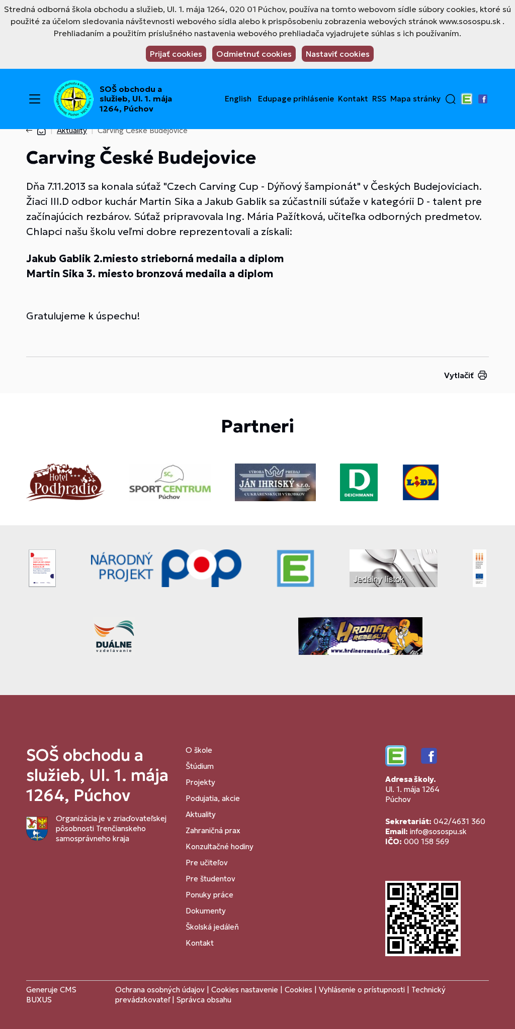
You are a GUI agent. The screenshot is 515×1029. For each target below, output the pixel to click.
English (238, 98)
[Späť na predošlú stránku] (31, 131)
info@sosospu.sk (438, 831)
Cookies (299, 989)
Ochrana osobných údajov (160, 989)
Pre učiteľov (207, 862)
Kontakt (353, 98)
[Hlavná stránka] (41, 130)
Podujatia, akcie (213, 798)
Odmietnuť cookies (254, 54)
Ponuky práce (209, 894)
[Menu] (34, 99)
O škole (199, 750)
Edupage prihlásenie (296, 98)
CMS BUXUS (51, 994)
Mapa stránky (415, 98)
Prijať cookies (176, 54)
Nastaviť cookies (338, 54)
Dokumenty (206, 911)
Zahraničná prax (213, 830)
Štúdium (200, 766)
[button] (451, 99)
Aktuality (72, 130)
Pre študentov (210, 878)
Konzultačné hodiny (219, 846)
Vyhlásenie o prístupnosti (362, 989)
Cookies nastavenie (244, 989)
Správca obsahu (204, 999)
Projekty (200, 782)
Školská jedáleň (212, 927)
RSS (379, 98)
